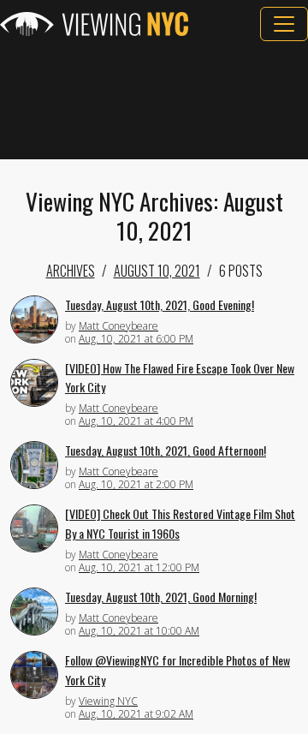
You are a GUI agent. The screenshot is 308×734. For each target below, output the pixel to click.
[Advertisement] (154, 100)
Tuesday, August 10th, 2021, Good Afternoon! (165, 450)
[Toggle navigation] (284, 24)
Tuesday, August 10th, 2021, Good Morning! (161, 597)
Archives (70, 270)
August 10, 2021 (157, 270)
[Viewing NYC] (94, 24)
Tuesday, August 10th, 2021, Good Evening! (159, 304)
